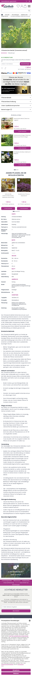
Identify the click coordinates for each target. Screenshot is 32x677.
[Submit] (29, 10)
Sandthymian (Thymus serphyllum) (24, 194)
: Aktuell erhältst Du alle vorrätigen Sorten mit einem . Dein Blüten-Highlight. (16, 82)
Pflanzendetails (16, 98)
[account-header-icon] (21, 6)
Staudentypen (15, 14)
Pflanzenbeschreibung (16, 101)
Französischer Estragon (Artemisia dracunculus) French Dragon (22, 136)
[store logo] (7, 6)
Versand (29, 69)
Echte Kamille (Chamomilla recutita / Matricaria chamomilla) (8, 195)
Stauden (7, 14)
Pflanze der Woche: (16, 77)
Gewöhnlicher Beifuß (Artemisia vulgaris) (21, 119)
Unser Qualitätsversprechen (16, 105)
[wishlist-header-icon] (18, 6)
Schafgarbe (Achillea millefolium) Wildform (22, 152)
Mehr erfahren (16, 575)
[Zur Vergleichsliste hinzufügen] (5, 68)
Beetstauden (24, 14)
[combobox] (16, 10)
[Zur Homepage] (2, 14)
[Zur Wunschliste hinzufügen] (2, 68)
